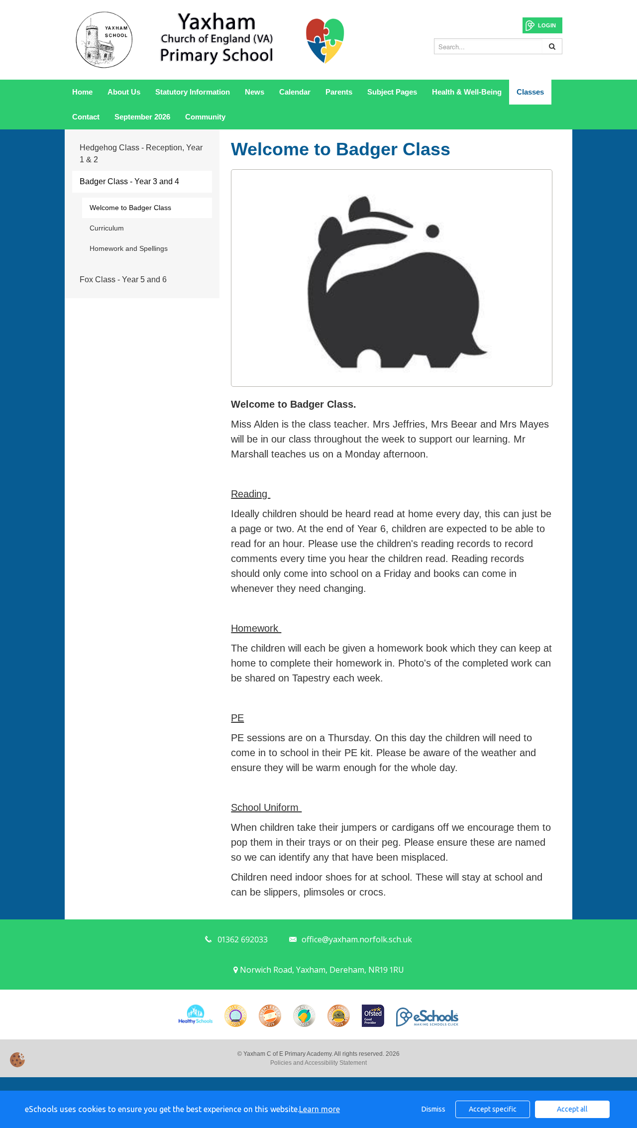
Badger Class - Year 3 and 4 (129, 181)
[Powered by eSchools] (427, 1017)
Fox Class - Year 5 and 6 (123, 279)
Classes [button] (530, 92)
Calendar (295, 92)
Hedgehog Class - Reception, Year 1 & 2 (141, 153)
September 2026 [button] (142, 117)
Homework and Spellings (129, 248)
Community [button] (205, 117)
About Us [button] (123, 92)
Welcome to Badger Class (130, 208)
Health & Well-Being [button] (467, 92)
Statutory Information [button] (192, 92)
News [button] (254, 92)
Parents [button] (338, 92)
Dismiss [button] (433, 1109)
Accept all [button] (572, 1109)
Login (547, 25)
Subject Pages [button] (392, 92)
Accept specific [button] (493, 1109)
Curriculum (107, 228)
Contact (86, 117)
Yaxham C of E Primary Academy (211, 39)
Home (82, 92)
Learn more (319, 1109)
